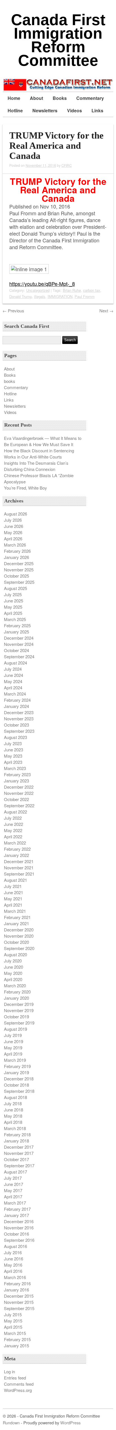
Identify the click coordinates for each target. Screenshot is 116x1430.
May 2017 (13, 1190)
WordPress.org (18, 1390)
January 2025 (16, 632)
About (36, 98)
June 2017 (13, 1184)
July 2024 (13, 669)
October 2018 (16, 1085)
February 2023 (17, 774)
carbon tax (91, 290)
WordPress (70, 1422)
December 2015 (19, 1296)
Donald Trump (20, 296)
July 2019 (13, 1035)
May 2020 (13, 973)
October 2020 (16, 942)
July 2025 (13, 594)
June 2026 (13, 526)
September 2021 (19, 874)
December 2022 (19, 787)
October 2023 (16, 725)
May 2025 (13, 607)
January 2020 (16, 998)
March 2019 (15, 1060)
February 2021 (17, 917)
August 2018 (15, 1097)
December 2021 (19, 861)
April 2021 (13, 905)
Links (97, 110)
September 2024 (19, 656)
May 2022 (13, 830)
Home (14, 98)
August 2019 (15, 1029)
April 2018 (13, 1122)
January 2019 (16, 1072)
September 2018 (19, 1091)
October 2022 (16, 799)
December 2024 (19, 638)
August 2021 (15, 880)
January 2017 (16, 1215)
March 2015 (15, 1333)
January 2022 (16, 855)
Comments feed (19, 1384)
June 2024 (13, 675)
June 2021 (13, 892)
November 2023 (19, 718)
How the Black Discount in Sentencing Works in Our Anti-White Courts (39, 454)
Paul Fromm (85, 296)
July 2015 (13, 1314)
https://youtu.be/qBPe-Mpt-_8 (42, 283)
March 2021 (15, 911)
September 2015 (19, 1308)
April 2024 (13, 687)
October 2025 (16, 576)
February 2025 (17, 625)
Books (60, 98)
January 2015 (16, 1345)
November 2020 (19, 936)
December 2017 (19, 1147)
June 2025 (13, 601)
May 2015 (13, 1321)
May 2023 (13, 756)
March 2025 (15, 619)
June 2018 (13, 1110)
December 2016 (19, 1221)
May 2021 (13, 899)
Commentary (90, 98)
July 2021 (13, 886)
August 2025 (15, 588)
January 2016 (16, 1290)
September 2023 (19, 731)
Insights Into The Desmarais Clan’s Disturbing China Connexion (36, 466)
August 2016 (15, 1246)
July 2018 (13, 1103)
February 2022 (17, 849)
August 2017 (15, 1172)
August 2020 (15, 954)
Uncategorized (38, 290)
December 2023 (19, 712)
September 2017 (19, 1165)
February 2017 (17, 1209)
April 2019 (13, 1054)
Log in (9, 1371)
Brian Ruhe (72, 290)
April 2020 (13, 979)
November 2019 (19, 1010)
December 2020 (19, 930)
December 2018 (19, 1079)
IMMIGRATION (60, 296)
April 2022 (13, 836)
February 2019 (17, 1066)
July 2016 (13, 1252)
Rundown (11, 1422)
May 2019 (13, 1047)
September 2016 (19, 1240)
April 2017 (13, 1196)
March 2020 (15, 985)
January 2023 (16, 781)
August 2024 (15, 663)
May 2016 (13, 1265)
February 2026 (17, 551)
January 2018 (16, 1141)
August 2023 (15, 737)
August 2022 (15, 812)
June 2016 (13, 1259)
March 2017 (15, 1203)
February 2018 (17, 1134)
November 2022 (19, 793)
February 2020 (17, 992)
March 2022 (15, 843)
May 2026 (13, 532)
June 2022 (13, 824)
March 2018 (15, 1128)
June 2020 (13, 967)
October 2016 (16, 1234)
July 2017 (13, 1178)
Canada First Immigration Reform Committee (58, 40)
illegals (39, 296)
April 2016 (13, 1271)
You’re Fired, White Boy (25, 488)
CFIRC (66, 165)
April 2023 (13, 762)
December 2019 (19, 1004)
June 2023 (13, 750)
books (9, 381)
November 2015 (19, 1302)
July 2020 (13, 961)
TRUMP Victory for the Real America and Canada (56, 145)
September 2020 (19, 948)
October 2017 (16, 1159)
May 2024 (13, 681)
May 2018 (13, 1116)
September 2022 (19, 805)
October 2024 (16, 650)
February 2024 (17, 700)
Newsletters (44, 110)
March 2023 (15, 768)
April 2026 (13, 538)
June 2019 (13, 1041)
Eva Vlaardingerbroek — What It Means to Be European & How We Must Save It (42, 441)
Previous (13, 310)
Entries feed (15, 1378)
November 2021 (19, 867)
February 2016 (17, 1283)
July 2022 (13, 818)
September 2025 (19, 582)
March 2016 (15, 1277)
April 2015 (13, 1327)
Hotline (15, 110)
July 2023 (13, 743)
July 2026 (13, 520)
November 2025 (19, 570)
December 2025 (19, 563)
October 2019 (16, 1016)
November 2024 (19, 644)
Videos (74, 110)
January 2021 (16, 923)
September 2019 (19, 1023)
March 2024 (15, 694)
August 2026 (15, 514)
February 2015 (17, 1339)
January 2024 (16, 706)
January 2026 (16, 557)
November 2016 (19, 1228)
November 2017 (19, 1153)
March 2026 (15, 545)
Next (106, 310)
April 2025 (13, 613)
